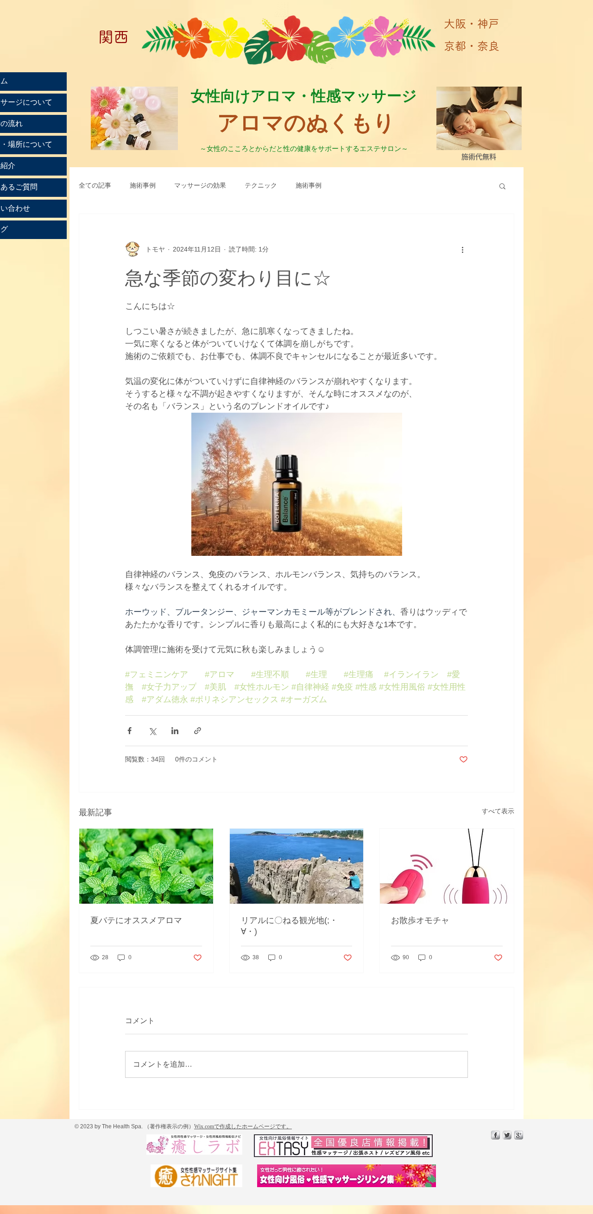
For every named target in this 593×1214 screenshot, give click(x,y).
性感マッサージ (366, 95)
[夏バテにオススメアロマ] (146, 866)
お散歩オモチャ (420, 920)
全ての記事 (95, 185)
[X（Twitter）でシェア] (152, 730)
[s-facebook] (495, 1135)
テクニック (261, 185)
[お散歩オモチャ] (447, 866)
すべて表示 (498, 811)
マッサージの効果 (200, 185)
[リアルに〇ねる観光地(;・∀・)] (297, 866)
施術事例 (143, 185)
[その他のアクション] (462, 249)
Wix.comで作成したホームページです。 (243, 1126)
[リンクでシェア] (197, 730)
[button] (502, 185)
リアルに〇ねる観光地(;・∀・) (289, 926)
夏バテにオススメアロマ (136, 920)
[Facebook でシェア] (129, 730)
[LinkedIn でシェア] (174, 730)
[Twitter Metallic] (507, 1135)
